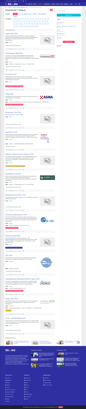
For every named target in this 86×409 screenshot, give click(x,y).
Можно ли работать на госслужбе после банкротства (71, 342)
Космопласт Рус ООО (13, 112)
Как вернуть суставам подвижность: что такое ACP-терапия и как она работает (21, 342)
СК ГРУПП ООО (11, 74)
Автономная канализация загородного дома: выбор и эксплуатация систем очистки (71, 364)
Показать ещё (69, 42)
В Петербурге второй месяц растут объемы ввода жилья (46, 359)
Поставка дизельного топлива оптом (71, 354)
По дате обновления (26, 14)
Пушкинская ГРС (60, 22)
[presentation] (7, 343)
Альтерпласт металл (13, 174)
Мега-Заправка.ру (61, 33)
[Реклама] (23, 1)
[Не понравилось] (9, 49)
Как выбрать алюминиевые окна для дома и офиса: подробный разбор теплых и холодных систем (72, 359)
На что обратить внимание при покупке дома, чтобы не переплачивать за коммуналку (46, 365)
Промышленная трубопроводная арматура (14, 247)
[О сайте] (19, 1)
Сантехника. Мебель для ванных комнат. (13, 45)
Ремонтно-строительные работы (12, 228)
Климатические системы (10, 146)
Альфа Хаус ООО (11, 298)
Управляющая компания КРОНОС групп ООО (22, 279)
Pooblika (58, 29)
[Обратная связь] (21, 1)
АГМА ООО (9, 94)
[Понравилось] (6, 49)
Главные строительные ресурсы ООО (19, 154)
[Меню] (5, 4)
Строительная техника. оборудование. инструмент (15, 166)
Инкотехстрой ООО (12, 236)
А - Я (15, 19)
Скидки (15, 16)
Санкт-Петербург (42, 14)
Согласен (60, 407)
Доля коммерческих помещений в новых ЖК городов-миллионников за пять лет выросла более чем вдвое (46, 355)
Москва (34, 14)
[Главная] (27, 4)
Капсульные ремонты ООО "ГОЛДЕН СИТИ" (66, 26)
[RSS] (26, 9)
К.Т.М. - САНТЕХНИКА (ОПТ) (15, 318)
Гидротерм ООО (11, 33)
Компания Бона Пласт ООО (15, 195)
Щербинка (11, 261)
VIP (19, 14)
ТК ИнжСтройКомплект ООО (16, 214)
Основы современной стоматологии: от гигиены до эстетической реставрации (45, 342)
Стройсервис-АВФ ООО (14, 53)
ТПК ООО (8, 255)
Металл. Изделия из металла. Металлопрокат (14, 86)
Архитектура (8, 310)
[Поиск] (76, 4)
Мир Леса (59, 37)
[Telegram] (25, 1)
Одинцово (11, 306)
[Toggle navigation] (79, 4)
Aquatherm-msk (11, 132)
